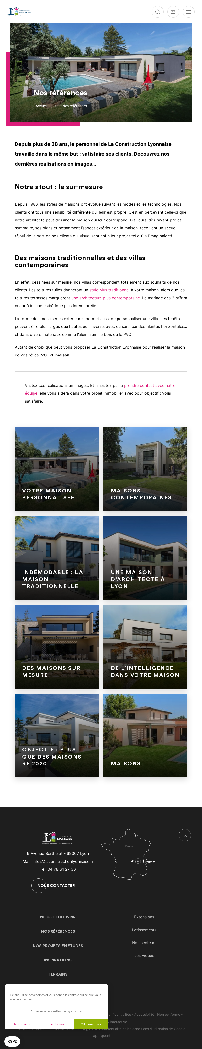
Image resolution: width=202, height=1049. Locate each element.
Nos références (58, 931)
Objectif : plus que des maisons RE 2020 (52, 756)
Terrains (57, 974)
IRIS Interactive (114, 1022)
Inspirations (58, 960)
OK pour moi (91, 1024)
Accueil (41, 106)
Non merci (22, 1024)
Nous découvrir (58, 917)
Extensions (144, 916)
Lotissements (144, 929)
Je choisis (56, 1024)
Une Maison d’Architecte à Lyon (138, 579)
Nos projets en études (58, 946)
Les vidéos (144, 955)
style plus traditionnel (109, 290)
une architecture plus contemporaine (105, 297)
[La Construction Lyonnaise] (19, 11)
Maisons (126, 763)
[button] (12, 1041)
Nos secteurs (144, 942)
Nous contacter (56, 886)
